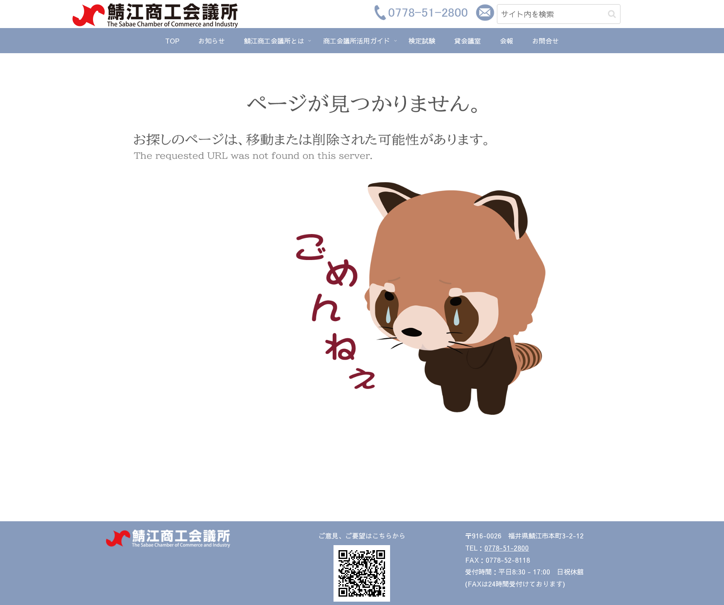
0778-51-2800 (506, 547)
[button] (612, 14)
